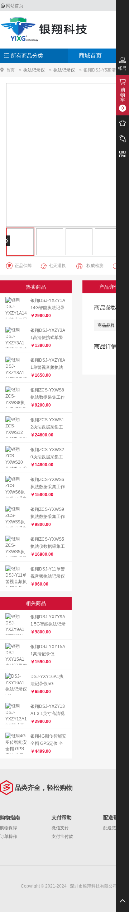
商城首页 (90, 55)
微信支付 (60, 827)
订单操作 (8, 836)
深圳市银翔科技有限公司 (45, 28)
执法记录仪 (34, 70)
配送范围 (111, 827)
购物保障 (8, 827)
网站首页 (14, 5)
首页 (10, 70)
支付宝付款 (62, 836)
